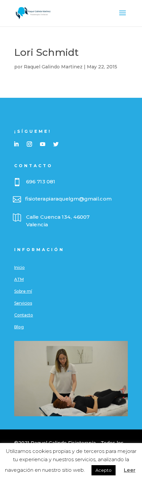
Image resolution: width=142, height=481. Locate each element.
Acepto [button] (103, 470)
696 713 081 (40, 182)
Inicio (19, 267)
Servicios (23, 303)
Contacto (23, 315)
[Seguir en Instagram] (29, 144)
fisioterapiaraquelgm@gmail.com (68, 199)
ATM (19, 279)
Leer (129, 470)
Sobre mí (23, 291)
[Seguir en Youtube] (42, 144)
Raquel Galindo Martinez (53, 67)
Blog (19, 326)
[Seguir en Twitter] (56, 144)
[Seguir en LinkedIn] (16, 144)
